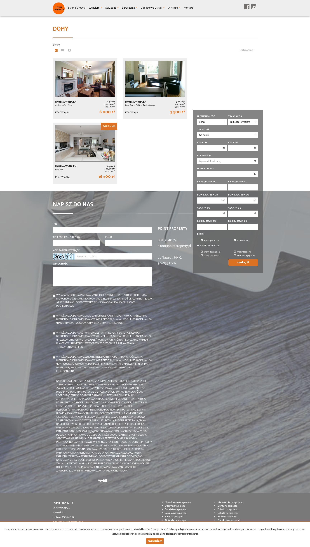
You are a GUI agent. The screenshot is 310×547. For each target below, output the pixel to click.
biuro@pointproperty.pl (174, 246)
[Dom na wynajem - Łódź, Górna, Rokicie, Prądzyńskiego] (155, 88)
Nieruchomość (206, 116)
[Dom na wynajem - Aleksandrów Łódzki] (85, 88)
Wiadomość (60, 264)
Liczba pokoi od (206, 181)
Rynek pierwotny (211, 240)
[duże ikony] (56, 51)
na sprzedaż (230, 502)
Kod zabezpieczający (66, 251)
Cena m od (203, 208)
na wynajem (178, 502)
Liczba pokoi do (237, 181)
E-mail (109, 237)
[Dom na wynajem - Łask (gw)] (85, 153)
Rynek (200, 234)
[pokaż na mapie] (69, 51)
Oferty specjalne (244, 252)
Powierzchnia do (238, 195)
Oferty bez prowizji (212, 255)
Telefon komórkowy (66, 237)
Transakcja (235, 116)
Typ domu (203, 129)
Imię (55, 224)
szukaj (242, 262)
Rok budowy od (206, 221)
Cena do (233, 142)
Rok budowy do (237, 221)
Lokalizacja (204, 155)
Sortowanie (246, 50)
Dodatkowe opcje (208, 245)
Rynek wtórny (243, 240)
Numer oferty (205, 168)
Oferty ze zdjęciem (212, 252)
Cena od (202, 142)
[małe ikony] (62, 51)
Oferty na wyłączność (246, 255)
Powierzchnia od (207, 195)
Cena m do (234, 208)
